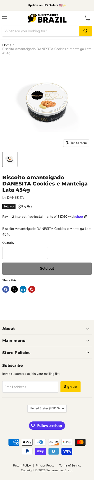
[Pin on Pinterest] (31, 289)
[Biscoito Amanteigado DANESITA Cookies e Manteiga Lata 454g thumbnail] (10, 159)
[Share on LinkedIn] (23, 289)
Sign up (70, 386)
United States (45, 408)
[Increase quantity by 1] (42, 253)
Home (6, 45)
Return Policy (22, 466)
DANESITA (15, 197)
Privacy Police (45, 466)
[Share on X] (14, 289)
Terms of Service (70, 466)
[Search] (85, 31)
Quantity (8, 243)
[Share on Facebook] (5, 289)
